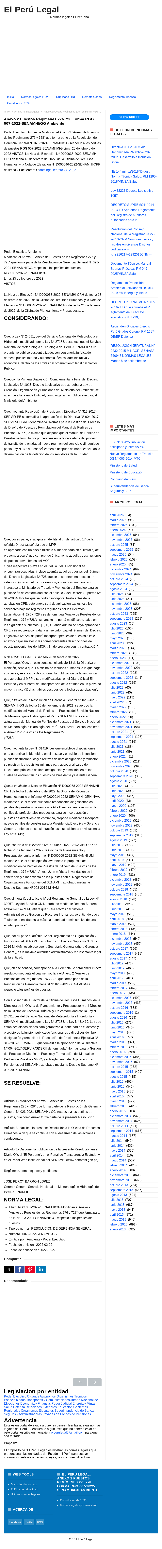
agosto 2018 (118, 899)
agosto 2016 (118, 1017)
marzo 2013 (118, 1219)
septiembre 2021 (121, 736)
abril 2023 (117, 643)
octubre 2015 (119, 1066)
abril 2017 (117, 978)
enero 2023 (118, 658)
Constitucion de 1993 (73, 1500)
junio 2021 (117, 751)
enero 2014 (118, 1170)
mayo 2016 (117, 1032)
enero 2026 (118, 530)
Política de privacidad (24, 1489)
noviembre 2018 (121, 884)
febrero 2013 (118, 1224)
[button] (9, 1269)
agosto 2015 (118, 1076)
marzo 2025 (118, 554)
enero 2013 (118, 1229)
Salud (8, 1407)
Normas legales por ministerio (78, 1505)
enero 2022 (118, 717)
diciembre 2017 (120, 938)
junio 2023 (117, 633)
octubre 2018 (119, 889)
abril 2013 (117, 1214)
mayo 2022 (117, 697)
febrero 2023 (118, 653)
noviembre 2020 (121, 766)
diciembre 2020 (120, 761)
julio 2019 (116, 845)
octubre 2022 (119, 672)
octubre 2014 (119, 1126)
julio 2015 (116, 1081)
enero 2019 (118, 874)
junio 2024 (117, 599)
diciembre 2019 (120, 820)
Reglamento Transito (122, 97)
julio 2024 (116, 594)
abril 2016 (117, 1037)
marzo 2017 (118, 983)
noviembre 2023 (121, 608)
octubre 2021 (119, 732)
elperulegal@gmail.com (67, 1432)
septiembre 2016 (121, 1012)
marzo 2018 (118, 924)
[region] (81, 54)
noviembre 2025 (121, 539)
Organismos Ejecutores (37, 1410)
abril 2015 (117, 1096)
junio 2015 (117, 1086)
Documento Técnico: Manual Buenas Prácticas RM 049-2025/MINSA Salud (131, 268)
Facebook (15, 1522)
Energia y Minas (84, 1403)
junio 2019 (117, 850)
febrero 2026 (118, 525)
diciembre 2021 (120, 722)
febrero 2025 (118, 559)
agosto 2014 (118, 1135)
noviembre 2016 (121, 1002)
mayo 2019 (117, 855)
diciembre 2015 (120, 1057)
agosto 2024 (118, 589)
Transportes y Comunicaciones (48, 1400)
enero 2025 (118, 564)
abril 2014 (117, 1155)
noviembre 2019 (121, 825)
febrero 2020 (118, 810)
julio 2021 (116, 746)
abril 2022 (117, 702)
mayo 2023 (117, 638)
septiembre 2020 (121, 776)
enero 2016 (118, 1052)
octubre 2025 (119, 544)
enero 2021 (118, 756)
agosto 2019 (118, 840)
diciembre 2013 (120, 1175)
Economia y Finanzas (35, 1403)
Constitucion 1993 (18, 103)
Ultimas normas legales (25, 1494)
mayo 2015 (117, 1091)
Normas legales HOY (35, 97)
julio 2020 (116, 786)
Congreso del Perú (123, 479)
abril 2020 (117, 800)
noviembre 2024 (121, 574)
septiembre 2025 (121, 549)
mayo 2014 (117, 1150)
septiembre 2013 (121, 1190)
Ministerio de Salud (123, 465)
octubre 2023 (119, 613)
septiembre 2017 (121, 953)
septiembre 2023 (121, 618)
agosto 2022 (118, 682)
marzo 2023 (118, 648)
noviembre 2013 (121, 1180)
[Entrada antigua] (95, 1382)
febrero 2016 (118, 1047)
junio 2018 (117, 909)
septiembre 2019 (121, 835)
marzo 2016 (118, 1042)
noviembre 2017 (121, 943)
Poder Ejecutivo (15, 1396)
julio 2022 (116, 687)
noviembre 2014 (121, 1121)
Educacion (65, 1407)
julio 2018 (116, 904)
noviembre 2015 (121, 1062)
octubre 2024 (119, 579)
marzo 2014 (118, 1160)
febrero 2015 (118, 1106)
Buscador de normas (24, 1484)
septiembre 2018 (121, 894)
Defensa (19, 1407)
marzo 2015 (118, 1101)
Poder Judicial (62, 1403)
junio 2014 (117, 1145)
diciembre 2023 (120, 603)
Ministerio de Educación (126, 472)
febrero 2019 (118, 869)
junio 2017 (117, 968)
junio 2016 (117, 1027)
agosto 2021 (118, 741)
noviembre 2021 (121, 727)
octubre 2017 (119, 948)
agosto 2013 (118, 1195)
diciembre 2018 (120, 879)
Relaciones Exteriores (41, 1407)
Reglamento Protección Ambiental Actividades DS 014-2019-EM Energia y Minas (132, 288)
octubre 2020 (119, 771)
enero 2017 (118, 993)
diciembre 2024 (120, 569)
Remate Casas (92, 97)
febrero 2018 (118, 929)
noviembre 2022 (121, 667)
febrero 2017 (118, 988)
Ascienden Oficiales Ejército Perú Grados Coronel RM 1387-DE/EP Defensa (133, 331)
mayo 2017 (117, 973)
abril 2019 (117, 860)
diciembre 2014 (120, 1116)
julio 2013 (116, 1199)
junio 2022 (117, 692)
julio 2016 (116, 1022)
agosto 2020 (118, 781)
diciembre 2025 (120, 534)
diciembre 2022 (120, 663)
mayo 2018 (117, 914)
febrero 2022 (118, 712)
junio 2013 (117, 1204)
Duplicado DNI (65, 97)
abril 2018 (117, 919)
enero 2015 (118, 1111)
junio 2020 (117, 791)
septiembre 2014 (121, 1130)
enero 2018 (118, 933)
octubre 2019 (119, 830)
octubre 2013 (119, 1185)
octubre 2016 (119, 1007)
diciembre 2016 (120, 998)
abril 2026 (117, 515)
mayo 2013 (117, 1209)
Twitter (29, 1522)
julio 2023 (116, 628)
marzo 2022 (118, 707)
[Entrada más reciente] (80, 1382)
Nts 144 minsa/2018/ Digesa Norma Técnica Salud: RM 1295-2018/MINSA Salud (134, 176)
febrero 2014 (118, 1165)
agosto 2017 (118, 958)
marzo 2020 (118, 805)
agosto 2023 (118, 623)
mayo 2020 (117, 796)
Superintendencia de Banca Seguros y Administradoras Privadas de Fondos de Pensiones (49, 1412)
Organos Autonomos (41, 1396)
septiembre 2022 (121, 677)
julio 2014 (116, 1140)
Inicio (10, 97)
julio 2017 (116, 963)
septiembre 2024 (121, 584)
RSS (40, 1522)
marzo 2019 (118, 865)
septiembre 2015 (121, 1071)
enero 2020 (118, 815)
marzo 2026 (118, 520)
